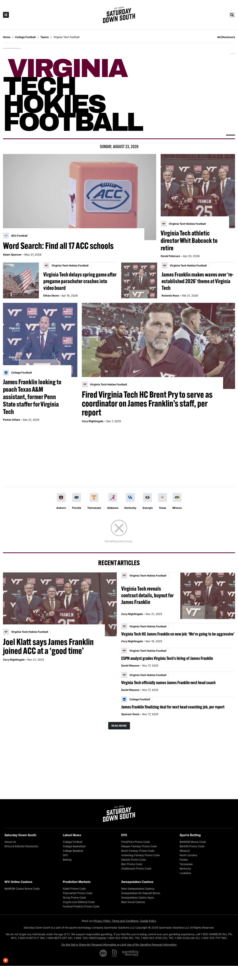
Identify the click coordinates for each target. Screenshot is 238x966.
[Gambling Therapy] (130, 953)
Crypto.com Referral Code (79, 901)
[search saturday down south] (232, 15)
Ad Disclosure (226, 37)
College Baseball (73, 850)
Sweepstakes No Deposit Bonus (140, 893)
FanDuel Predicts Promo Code (81, 906)
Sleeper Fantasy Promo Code (139, 846)
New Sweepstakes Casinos (137, 888)
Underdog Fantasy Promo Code (140, 855)
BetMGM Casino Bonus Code (22, 888)
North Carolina (188, 855)
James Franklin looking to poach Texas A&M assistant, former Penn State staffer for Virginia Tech (32, 396)
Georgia (147, 507)
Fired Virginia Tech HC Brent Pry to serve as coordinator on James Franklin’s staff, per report (147, 403)
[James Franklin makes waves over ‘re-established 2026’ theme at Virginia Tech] (139, 280)
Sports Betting (190, 835)
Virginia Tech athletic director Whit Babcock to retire (189, 240)
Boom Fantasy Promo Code (137, 850)
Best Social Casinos (133, 901)
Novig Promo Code (74, 897)
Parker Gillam (11, 419)
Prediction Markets (77, 882)
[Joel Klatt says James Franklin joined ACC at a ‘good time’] (60, 604)
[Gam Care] (115, 953)
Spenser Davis (130, 714)
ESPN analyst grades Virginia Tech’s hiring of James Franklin (167, 658)
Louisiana (185, 873)
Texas (162, 507)
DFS (65, 855)
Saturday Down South (20, 835)
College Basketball (74, 846)
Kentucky (130, 507)
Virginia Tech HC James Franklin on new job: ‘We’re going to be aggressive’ (177, 634)
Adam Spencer (12, 254)
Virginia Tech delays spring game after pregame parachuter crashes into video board (80, 281)
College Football (72, 841)
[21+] (103, 953)
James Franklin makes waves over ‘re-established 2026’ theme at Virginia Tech (198, 281)
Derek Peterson (170, 256)
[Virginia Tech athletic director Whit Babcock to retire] (198, 191)
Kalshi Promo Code (74, 888)
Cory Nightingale (92, 421)
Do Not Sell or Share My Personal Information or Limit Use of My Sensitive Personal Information (119, 944)
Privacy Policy (102, 920)
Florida (76, 507)
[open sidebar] (6, 15)
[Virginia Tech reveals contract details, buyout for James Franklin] (207, 596)
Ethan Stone (51, 295)
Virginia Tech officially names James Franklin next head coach (168, 682)
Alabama (112, 507)
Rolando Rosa (170, 295)
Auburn (61, 507)
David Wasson (130, 665)
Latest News (72, 835)
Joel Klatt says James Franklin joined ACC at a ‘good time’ (48, 646)
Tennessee (94, 507)
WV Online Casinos (18, 882)
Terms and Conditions (125, 920)
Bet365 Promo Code (192, 846)
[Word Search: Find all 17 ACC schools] (79, 197)
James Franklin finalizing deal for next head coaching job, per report (172, 707)
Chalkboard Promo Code (136, 868)
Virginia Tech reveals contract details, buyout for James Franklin (147, 595)
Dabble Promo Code (133, 859)
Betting (67, 859)
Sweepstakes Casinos (137, 882)
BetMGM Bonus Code (193, 841)
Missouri (185, 850)
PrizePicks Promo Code (135, 841)
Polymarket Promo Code (77, 893)
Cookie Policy (148, 920)
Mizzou (177, 507)
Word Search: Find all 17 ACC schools (58, 245)
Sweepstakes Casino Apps (137, 897)
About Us (10, 841)
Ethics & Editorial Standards (21, 846)
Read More (119, 725)
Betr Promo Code (131, 864)
